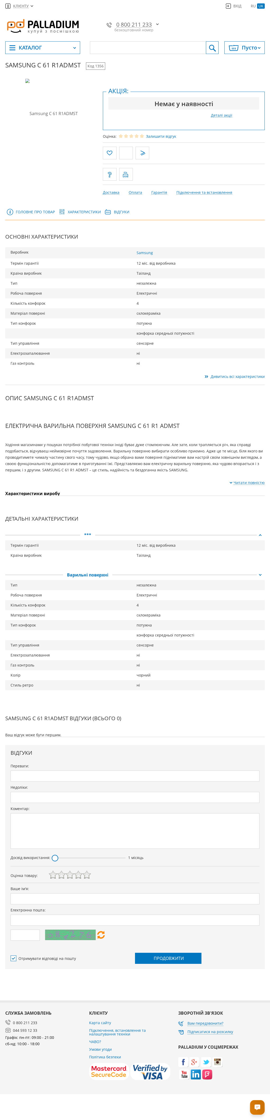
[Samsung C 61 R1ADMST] (51, 113)
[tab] (135, 535)
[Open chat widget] (257, 1107)
